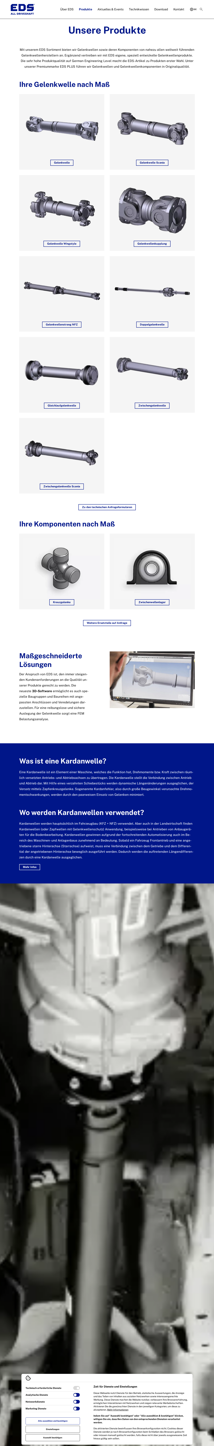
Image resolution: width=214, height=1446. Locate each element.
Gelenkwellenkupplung (152, 243)
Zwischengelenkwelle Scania (61, 486)
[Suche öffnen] (201, 9)
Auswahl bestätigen (52, 1437)
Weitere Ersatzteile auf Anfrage (107, 623)
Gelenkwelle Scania (152, 162)
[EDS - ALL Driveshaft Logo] (23, 9)
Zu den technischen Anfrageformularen (107, 507)
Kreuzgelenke (62, 602)
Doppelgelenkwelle (152, 324)
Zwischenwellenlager (152, 602)
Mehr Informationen (117, 1409)
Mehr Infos (29, 867)
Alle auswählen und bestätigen (53, 1421)
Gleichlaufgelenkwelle (62, 405)
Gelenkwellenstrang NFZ (62, 324)
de (195, 9)
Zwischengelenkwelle (152, 405)
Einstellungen (52, 1429)
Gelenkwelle (62, 162)
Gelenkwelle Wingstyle (61, 243)
